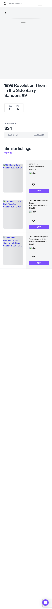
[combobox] (17, 3)
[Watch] (33, 184)
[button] (45, 602)
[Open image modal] (26, 17)
